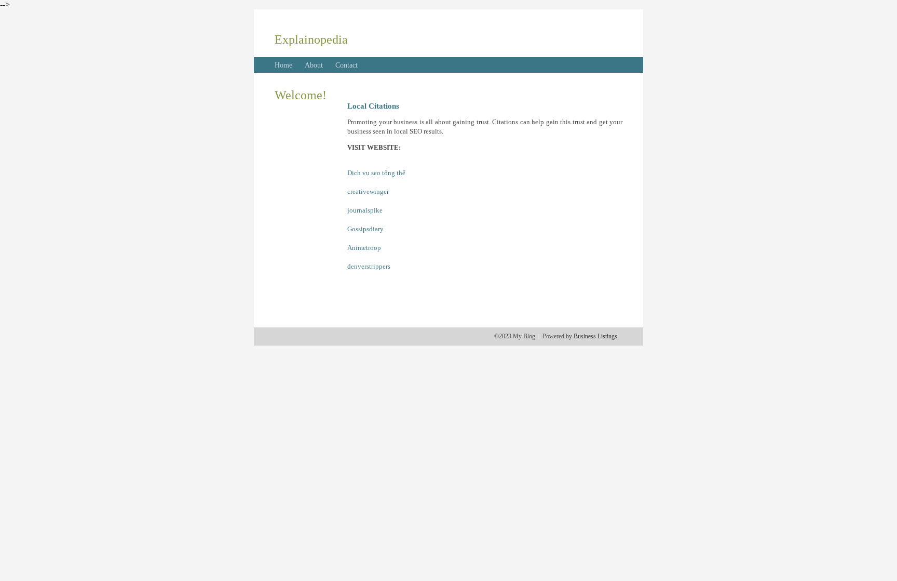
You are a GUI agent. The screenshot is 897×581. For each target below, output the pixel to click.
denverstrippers (368, 266)
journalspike (365, 210)
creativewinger (368, 191)
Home (283, 65)
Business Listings (595, 336)
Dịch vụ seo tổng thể (376, 173)
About (314, 65)
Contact (346, 65)
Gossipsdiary (365, 229)
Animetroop (364, 248)
